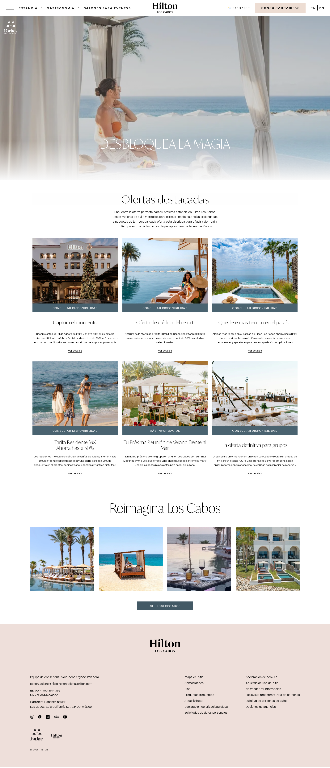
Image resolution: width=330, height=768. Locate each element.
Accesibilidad (193, 700)
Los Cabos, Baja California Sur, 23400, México (61, 706)
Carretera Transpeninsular (48, 701)
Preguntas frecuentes (199, 694)
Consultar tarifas (280, 7)
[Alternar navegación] (10, 8)
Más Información (165, 430)
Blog (187, 688)
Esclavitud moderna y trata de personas (273, 694)
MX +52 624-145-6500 (44, 695)
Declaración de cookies (261, 677)
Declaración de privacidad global (206, 706)
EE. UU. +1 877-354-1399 (45, 690)
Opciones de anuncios (261, 706)
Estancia (28, 8)
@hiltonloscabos (165, 605)
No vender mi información (263, 688)
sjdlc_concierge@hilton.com (80, 677)
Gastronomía (61, 8)
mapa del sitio (193, 677)
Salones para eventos (107, 8)
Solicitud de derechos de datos (266, 700)
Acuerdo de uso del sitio (262, 682)
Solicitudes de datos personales (205, 712)
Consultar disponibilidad (75, 307)
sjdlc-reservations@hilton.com (72, 683)
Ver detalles (75, 350)
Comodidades (194, 682)
